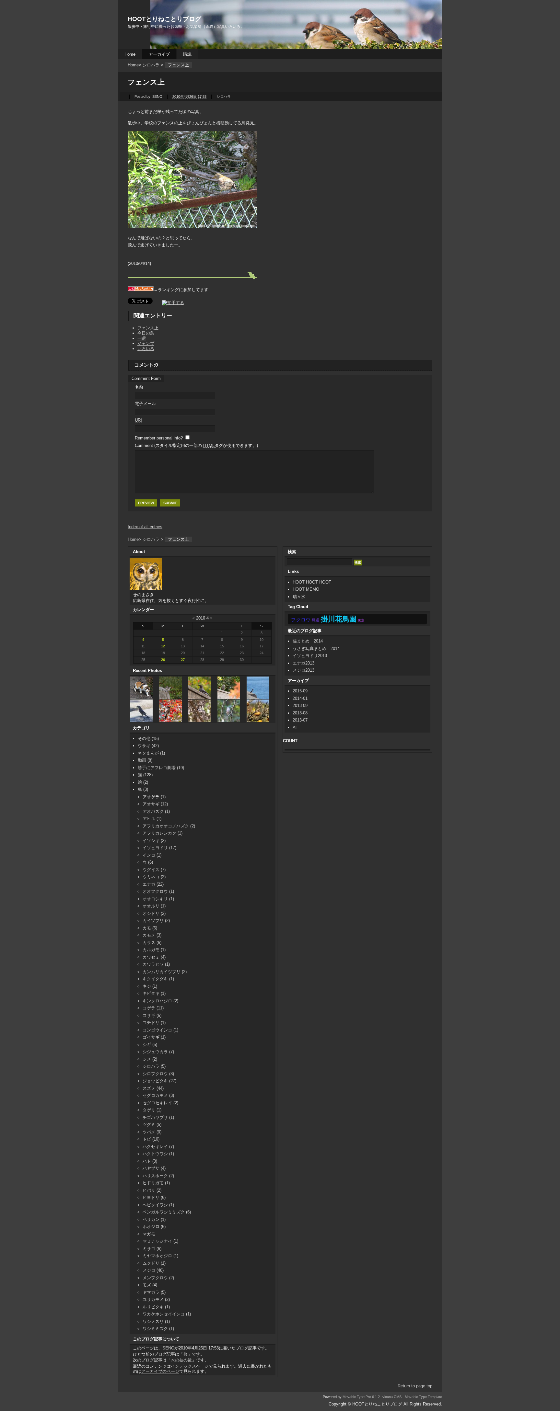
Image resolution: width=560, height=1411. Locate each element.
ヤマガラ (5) (154, 1292)
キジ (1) (150, 986)
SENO (168, 1348)
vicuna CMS (392, 1397)
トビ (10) (151, 1139)
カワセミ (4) (154, 957)
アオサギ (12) (155, 804)
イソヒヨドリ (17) (159, 847)
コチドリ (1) (154, 1022)
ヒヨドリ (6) (154, 1197)
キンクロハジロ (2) (160, 1000)
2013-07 (300, 720)
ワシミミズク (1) (158, 1328)
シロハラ (151, 65)
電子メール (145, 403)
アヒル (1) (152, 818)
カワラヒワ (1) (156, 964)
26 (163, 660)
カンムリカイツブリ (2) (165, 971)
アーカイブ (159, 54)
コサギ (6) (152, 1015)
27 (183, 660)
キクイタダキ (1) (158, 978)
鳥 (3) (143, 789)
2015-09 (300, 690)
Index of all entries (145, 526)
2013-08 (300, 713)
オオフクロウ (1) (158, 891)
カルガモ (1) (154, 949)
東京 (361, 620)
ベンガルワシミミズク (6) (167, 1212)
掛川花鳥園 (338, 619)
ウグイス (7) (154, 869)
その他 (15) (148, 738)
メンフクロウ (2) (158, 1277)
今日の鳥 (145, 333)
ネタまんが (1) (151, 753)
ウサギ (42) (148, 745)
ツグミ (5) (152, 1124)
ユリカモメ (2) (156, 1299)
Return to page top (415, 1385)
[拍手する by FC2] (169, 302)
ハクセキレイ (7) (158, 1146)
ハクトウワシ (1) (158, 1153)
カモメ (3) (152, 935)
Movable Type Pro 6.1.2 (361, 1397)
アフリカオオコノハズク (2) (169, 826)
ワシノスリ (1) (156, 1321)
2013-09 (300, 705)
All (295, 727)
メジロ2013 (303, 670)
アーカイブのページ (160, 1371)
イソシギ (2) (154, 840)
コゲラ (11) (153, 1008)
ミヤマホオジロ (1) (160, 1255)
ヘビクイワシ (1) (158, 1204)
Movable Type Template (423, 1397)
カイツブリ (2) (156, 920)
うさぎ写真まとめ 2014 (316, 648)
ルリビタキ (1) (156, 1306)
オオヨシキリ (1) (158, 898)
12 (163, 646)
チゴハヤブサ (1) (158, 1117)
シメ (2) (150, 1059)
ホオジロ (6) (154, 1226)
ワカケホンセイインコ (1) (167, 1314)
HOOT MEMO (306, 589)
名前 (139, 387)
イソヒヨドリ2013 (310, 655)
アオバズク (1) (156, 811)
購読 (187, 54)
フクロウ (300, 619)
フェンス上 (147, 327)
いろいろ (145, 348)
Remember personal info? (159, 438)
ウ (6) (148, 862)
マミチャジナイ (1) (160, 1241)
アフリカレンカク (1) (162, 833)
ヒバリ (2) (152, 1190)
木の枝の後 (181, 1360)
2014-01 (300, 698)
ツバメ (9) (152, 1132)
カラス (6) (152, 942)
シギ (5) (150, 1044)
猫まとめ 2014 (310, 641)
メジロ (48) (153, 1270)
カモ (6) (150, 928)
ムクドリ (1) (154, 1263)
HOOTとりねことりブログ (164, 19)
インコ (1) (152, 855)
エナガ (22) (153, 884)
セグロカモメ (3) (158, 1095)
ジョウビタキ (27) (159, 1080)
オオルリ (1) (154, 906)
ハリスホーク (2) (158, 1175)
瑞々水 (299, 596)
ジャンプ (145, 343)
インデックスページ (190, 1366)
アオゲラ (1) (154, 796)
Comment (196, 445)
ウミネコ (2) (154, 876)
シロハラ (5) (154, 1066)
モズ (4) (150, 1284)
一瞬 (141, 338)
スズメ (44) (153, 1088)
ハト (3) (150, 1161)
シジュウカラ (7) (158, 1051)
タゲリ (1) (152, 1110)
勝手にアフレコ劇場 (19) (161, 767)
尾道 (316, 620)
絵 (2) (143, 782)
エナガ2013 (303, 663)
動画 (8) (145, 760)
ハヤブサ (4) (154, 1168)
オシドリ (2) (154, 913)
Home (129, 54)
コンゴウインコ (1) (160, 1030)
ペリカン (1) (154, 1219)
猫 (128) (145, 774)
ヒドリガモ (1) (156, 1182)
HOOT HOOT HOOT (312, 582)
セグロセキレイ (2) (160, 1102)
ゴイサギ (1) (154, 1037)
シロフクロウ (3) (158, 1073)
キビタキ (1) (154, 993)
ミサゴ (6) (152, 1248)
